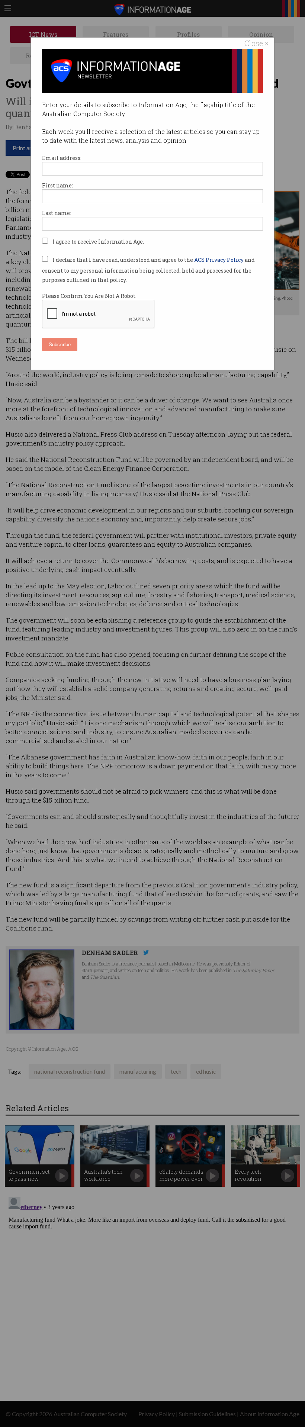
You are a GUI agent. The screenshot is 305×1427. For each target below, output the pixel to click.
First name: (57, 185)
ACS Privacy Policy (219, 259)
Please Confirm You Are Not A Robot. (89, 295)
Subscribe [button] (60, 344)
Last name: (56, 212)
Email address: (61, 157)
